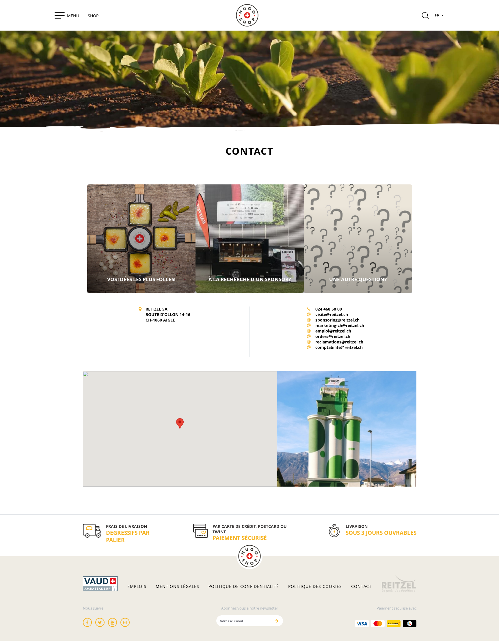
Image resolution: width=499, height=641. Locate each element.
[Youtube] (112, 622)
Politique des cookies (315, 586)
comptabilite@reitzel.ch (339, 347)
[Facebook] (87, 622)
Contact (361, 586)
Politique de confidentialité (243, 586)
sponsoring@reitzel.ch (337, 320)
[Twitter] (100, 622)
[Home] (247, 15)
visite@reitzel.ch (331, 314)
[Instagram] (125, 622)
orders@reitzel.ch (332, 336)
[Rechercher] (425, 16)
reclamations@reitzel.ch (339, 342)
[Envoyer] (276, 620)
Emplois (136, 586)
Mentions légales (177, 586)
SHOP (93, 15)
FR (437, 15)
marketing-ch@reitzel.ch (339, 325)
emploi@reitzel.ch (333, 331)
